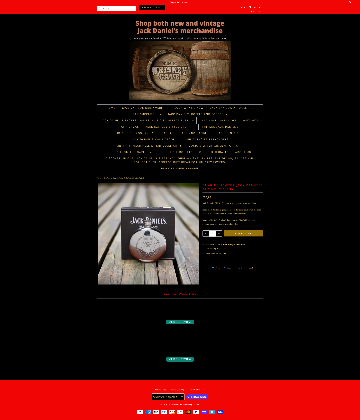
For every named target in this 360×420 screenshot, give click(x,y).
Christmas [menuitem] (130, 126)
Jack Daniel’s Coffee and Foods (195, 114)
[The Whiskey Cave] (180, 60)
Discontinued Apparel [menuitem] (180, 168)
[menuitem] (145, 108)
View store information (216, 253)
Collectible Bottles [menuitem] (175, 152)
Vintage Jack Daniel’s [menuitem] (220, 126)
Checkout (256, 11)
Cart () (256, 7)
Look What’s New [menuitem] (189, 107)
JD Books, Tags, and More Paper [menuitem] (144, 133)
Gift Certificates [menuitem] (214, 152)
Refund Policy (160, 390)
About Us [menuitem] (243, 152)
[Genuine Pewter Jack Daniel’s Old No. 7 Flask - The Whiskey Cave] (148, 233)
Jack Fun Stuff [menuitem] (230, 133)
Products (107, 178)
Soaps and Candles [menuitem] (194, 133)
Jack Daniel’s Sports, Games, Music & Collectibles (146, 120)
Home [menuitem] (110, 107)
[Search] (100, 8)
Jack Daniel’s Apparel (230, 107)
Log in (242, 7)
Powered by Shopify (191, 405)
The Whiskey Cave (175, 405)
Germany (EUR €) (151, 8)
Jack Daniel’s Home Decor (154, 139)
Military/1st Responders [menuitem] (208, 139)
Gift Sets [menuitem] (251, 120)
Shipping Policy (177, 390)
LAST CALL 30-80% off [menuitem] (218, 120)
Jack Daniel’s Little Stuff (169, 126)
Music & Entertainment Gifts (214, 145)
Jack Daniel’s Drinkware (143, 107)
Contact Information (197, 390)
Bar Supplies (145, 114)
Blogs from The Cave (128, 152)
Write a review (180, 322)
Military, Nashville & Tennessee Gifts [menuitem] (149, 145)
